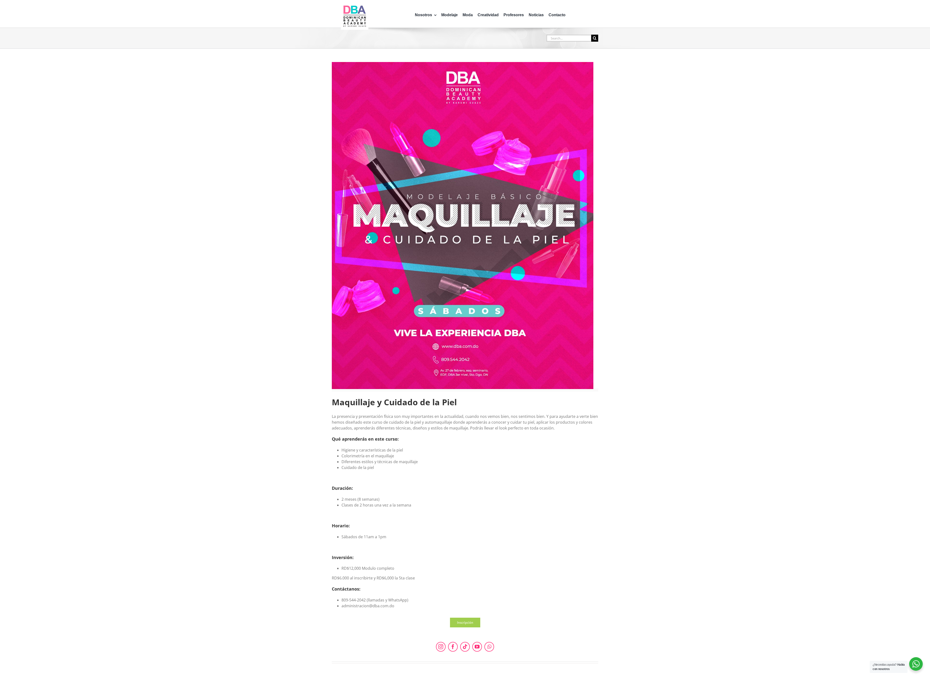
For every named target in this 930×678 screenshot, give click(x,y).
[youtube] (477, 647)
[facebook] (453, 647)
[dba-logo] (354, 4)
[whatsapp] (489, 647)
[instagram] (441, 647)
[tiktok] (465, 647)
